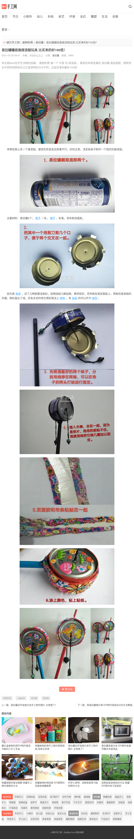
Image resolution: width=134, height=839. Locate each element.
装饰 (94, 298)
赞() (69, 689)
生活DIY (106, 813)
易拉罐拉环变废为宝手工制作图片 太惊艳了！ (34, 705)
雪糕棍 (12, 802)
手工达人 (23, 818)
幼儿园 (39, 813)
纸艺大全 (62, 813)
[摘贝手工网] (9, 6)
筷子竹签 (66, 802)
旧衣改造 (42, 796)
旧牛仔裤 (66, 796)
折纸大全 (50, 813)
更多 (5, 29)
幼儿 (40, 16)
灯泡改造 (13, 807)
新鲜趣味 (117, 818)
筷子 (38, 218)
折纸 (51, 16)
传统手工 (11, 818)
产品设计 (105, 818)
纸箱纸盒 (23, 802)
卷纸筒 (55, 802)
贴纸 (74, 298)
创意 (115, 16)
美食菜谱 (46, 818)
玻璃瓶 (87, 796)
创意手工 (118, 813)
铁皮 (18, 293)
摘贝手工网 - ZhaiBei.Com (63, 832)
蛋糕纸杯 (111, 802)
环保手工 (19, 796)
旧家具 (121, 802)
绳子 (52, 218)
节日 (15, 16)
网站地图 (80, 832)
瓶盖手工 (119, 796)
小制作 (27, 16)
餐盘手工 (44, 802)
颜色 (62, 298)
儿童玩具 (21, 698)
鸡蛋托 (100, 802)
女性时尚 (35, 818)
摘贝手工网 (13, 42)
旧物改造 (30, 796)
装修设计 (93, 818)
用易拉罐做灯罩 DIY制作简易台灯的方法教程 (109, 705)
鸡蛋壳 (24, 807)
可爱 (61, 63)
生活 (105, 16)
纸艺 (61, 16)
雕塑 (94, 16)
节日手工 (19, 813)
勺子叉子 (77, 802)
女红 (83, 16)
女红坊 (84, 813)
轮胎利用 (46, 807)
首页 (5, 16)
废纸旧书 (89, 802)
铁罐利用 (107, 796)
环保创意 (58, 807)
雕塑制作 (95, 813)
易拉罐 (39, 42)
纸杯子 (34, 802)
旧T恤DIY (54, 796)
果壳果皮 (35, 807)
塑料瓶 (77, 796)
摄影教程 (70, 818)
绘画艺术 (82, 818)
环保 (72, 16)
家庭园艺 (58, 818)
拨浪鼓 (72, 63)
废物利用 (27, 42)
